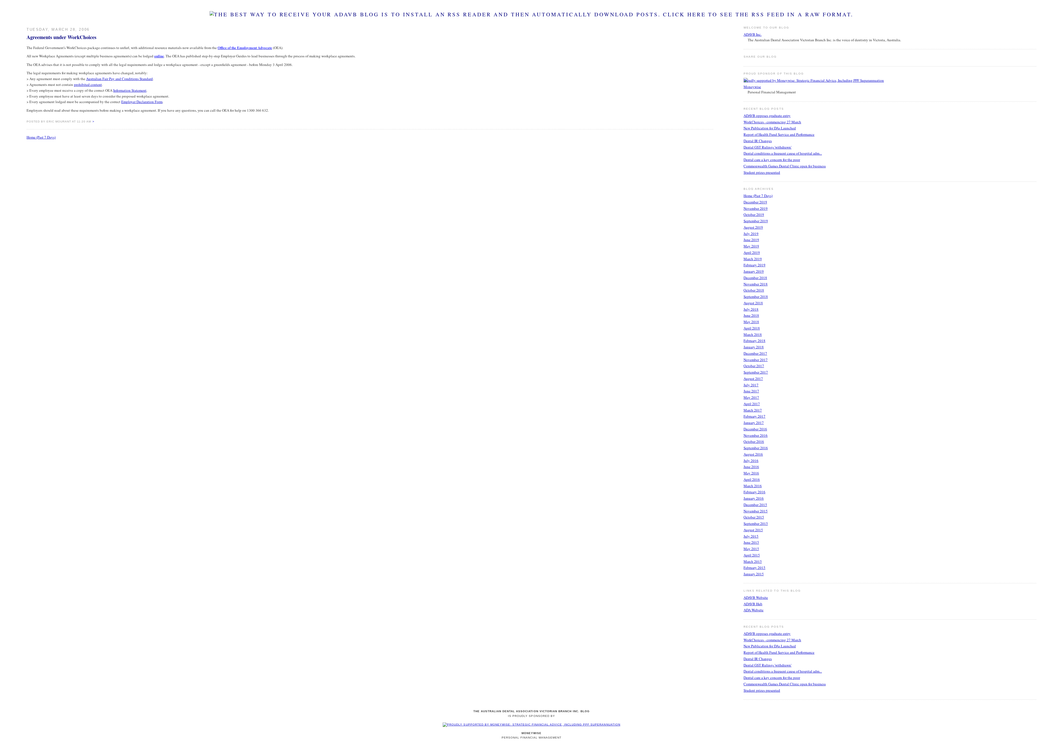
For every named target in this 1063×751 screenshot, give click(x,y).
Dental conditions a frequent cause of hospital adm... (783, 153)
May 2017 (751, 397)
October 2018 (754, 290)
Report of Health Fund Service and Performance (779, 134)
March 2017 (753, 410)
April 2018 (752, 328)
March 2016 (753, 485)
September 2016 (756, 447)
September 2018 (756, 296)
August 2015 (753, 529)
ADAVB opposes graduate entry (767, 115)
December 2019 (755, 202)
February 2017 (754, 416)
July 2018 (751, 309)
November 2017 (756, 359)
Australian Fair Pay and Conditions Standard (119, 78)
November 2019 (756, 208)
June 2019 (751, 239)
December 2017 (755, 353)
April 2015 (752, 555)
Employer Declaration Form (141, 101)
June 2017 (751, 391)
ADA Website (753, 609)
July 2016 (751, 460)
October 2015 (754, 517)
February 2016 (754, 491)
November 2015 (756, 511)
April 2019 (752, 252)
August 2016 (753, 454)
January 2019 (754, 271)
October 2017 (754, 365)
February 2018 (754, 340)
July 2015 (751, 536)
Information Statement (129, 90)
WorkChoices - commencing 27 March (772, 121)
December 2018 (755, 277)
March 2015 (753, 561)
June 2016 (751, 466)
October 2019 (754, 214)
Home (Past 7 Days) (41, 137)
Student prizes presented (762, 172)
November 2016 (756, 435)
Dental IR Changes (758, 140)
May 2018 (751, 321)
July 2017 (751, 384)
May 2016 (751, 473)
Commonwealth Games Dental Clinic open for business (785, 166)
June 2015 (751, 542)
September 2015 (756, 523)
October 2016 (754, 441)
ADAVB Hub (753, 603)
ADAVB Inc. (753, 34)
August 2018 (753, 302)
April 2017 (752, 403)
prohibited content (88, 84)
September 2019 (756, 220)
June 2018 (751, 315)
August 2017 (753, 378)
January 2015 (754, 573)
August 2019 (753, 227)
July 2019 (751, 233)
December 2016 (755, 428)
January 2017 (754, 422)
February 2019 (754, 264)
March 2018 (753, 334)
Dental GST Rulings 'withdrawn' (767, 147)
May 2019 (751, 246)
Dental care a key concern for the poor (772, 159)
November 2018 (756, 284)
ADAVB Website (756, 597)
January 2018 (754, 346)
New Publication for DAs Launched (770, 128)
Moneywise (752, 86)
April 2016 (752, 479)
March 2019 (753, 258)
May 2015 (751, 548)
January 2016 (754, 498)
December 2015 (755, 504)
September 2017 (756, 372)
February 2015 (754, 567)
